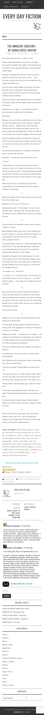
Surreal (4, 682)
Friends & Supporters (11, 7)
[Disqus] (22, 550)
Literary (4, 655)
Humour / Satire (7, 644)
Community (29, 2)
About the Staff (18, 2)
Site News (5, 675)
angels (21, 479)
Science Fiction (7, 672)
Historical (5, 638)
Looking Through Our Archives (12, 658)
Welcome (6, 2)
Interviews (5, 651)
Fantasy (7, 479)
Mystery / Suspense (8, 661)
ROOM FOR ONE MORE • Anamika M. (15, 619)
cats (24, 479)
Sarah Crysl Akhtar (8, 481)
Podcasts (5, 665)
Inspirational (6, 648)
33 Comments (34, 53)
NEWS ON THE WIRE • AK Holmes (14, 615)
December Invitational (33, 479)
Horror (4, 641)
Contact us (25, 7)
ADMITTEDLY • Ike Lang (11, 622)
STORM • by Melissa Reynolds (30, 508)
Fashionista (18, 712)
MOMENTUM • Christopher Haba (13, 612)
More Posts (19, 493)
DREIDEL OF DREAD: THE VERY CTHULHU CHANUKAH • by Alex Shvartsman (13, 514)
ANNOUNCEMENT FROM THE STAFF (15, 609)
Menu (4, 36)
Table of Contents (8, 685)
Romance (5, 668)
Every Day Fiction (22, 16)
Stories (12, 479)
